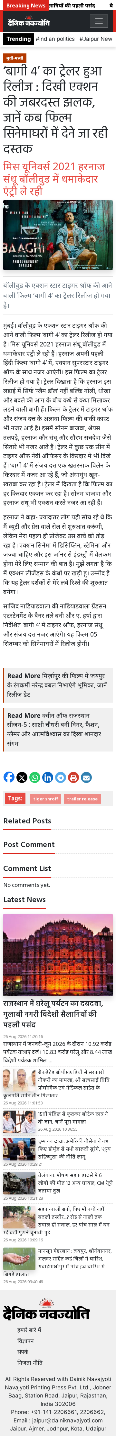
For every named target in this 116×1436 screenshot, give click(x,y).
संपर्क (22, 1352)
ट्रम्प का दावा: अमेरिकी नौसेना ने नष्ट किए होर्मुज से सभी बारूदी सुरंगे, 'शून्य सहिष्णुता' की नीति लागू (74, 1149)
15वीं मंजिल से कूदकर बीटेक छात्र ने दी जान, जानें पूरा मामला (73, 1118)
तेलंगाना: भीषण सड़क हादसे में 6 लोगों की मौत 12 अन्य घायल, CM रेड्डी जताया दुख (75, 1183)
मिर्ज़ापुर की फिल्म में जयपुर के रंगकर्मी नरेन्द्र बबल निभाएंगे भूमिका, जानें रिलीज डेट (57, 685)
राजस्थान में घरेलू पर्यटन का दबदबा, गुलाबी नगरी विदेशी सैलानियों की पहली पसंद (53, 1015)
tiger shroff (45, 799)
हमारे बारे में (29, 1330)
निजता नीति (30, 1363)
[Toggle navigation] (99, 21)
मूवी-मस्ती (14, 58)
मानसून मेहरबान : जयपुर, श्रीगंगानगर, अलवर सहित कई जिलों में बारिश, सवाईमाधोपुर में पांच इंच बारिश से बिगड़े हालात (57, 1263)
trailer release (82, 799)
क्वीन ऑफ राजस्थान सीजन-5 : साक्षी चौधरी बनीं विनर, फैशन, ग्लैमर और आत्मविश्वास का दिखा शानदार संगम (54, 729)
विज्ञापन (25, 1341)
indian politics (57, 39)
